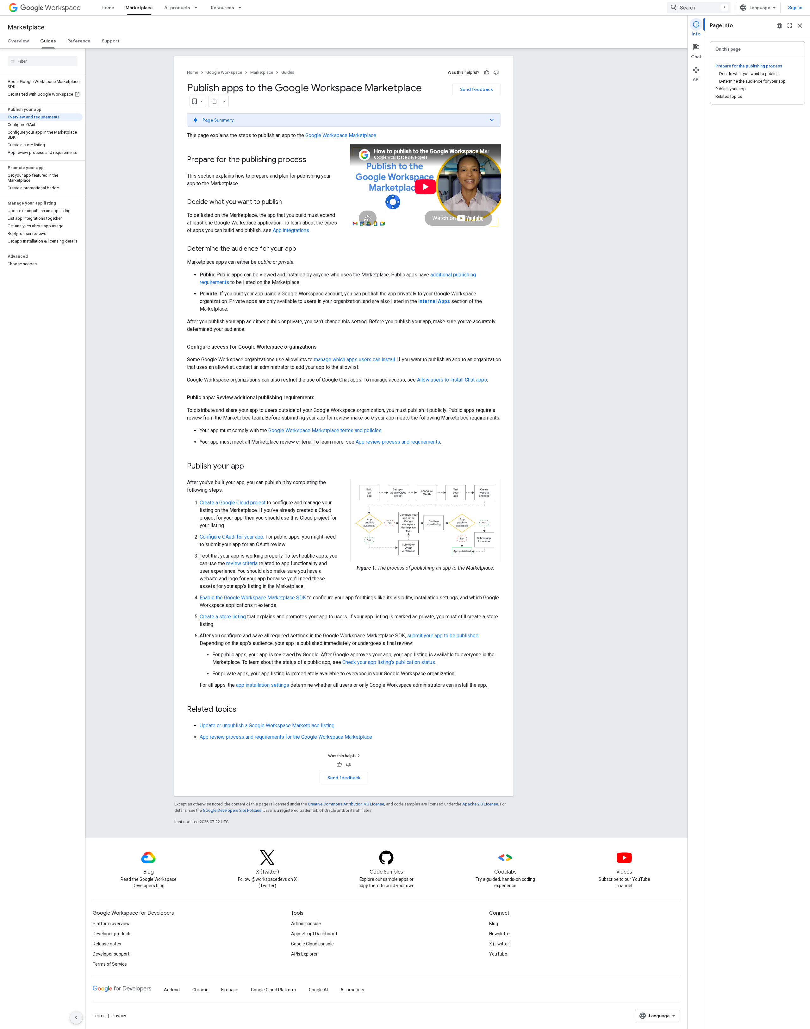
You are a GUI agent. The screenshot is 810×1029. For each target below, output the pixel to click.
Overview (18, 41)
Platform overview (111, 923)
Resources (222, 7)
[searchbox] (43, 61)
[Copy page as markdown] (214, 101)
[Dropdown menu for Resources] (241, 7)
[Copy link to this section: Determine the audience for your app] (302, 249)
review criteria (242, 563)
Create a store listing (223, 617)
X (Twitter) (500, 943)
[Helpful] (486, 72)
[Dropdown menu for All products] (197, 7)
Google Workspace (224, 72)
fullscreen (790, 25)
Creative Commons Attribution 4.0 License (346, 804)
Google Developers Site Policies (232, 810)
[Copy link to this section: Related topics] (242, 710)
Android (172, 989)
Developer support (111, 953)
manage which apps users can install (354, 360)
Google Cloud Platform (273, 989)
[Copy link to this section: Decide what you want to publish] (288, 202)
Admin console (306, 923)
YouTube (498, 953)
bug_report (779, 25)
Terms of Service (110, 964)
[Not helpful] (496, 72)
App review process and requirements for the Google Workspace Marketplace (286, 737)
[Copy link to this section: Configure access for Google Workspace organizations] (323, 347)
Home (108, 7)
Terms (99, 1015)
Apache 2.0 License (480, 804)
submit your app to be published (442, 636)
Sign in (795, 7)
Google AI (318, 989)
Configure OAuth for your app (231, 537)
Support (110, 41)
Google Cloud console (312, 943)
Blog (493, 923)
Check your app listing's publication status (388, 662)
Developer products (112, 933)
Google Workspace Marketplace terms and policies (325, 430)
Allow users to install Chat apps (452, 380)
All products (177, 7)
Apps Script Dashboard (314, 933)
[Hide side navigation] (76, 1017)
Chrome (200, 989)
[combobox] (699, 7)
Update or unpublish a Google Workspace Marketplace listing (267, 726)
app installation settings (262, 685)
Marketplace (139, 7)
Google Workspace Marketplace (340, 135)
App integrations (291, 230)
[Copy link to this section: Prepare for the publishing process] (312, 160)
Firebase (229, 989)
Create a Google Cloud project (232, 503)
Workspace (63, 7)
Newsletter (500, 933)
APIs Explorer (304, 953)
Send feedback (476, 89)
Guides (48, 41)
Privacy (119, 1015)
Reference (78, 41)
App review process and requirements (398, 442)
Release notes (107, 943)
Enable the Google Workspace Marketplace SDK (253, 598)
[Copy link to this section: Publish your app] (250, 466)
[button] (344, 120)
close (800, 25)
